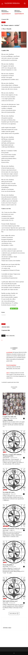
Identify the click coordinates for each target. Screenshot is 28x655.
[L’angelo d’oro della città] (14, 404)
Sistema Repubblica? (8, 565)
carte (3, 22)
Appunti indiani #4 (19, 13)
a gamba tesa (6, 526)
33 (23, 494)
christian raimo (6, 327)
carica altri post (13, 613)
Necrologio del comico (9, 492)
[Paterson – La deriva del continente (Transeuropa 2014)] (14, 441)
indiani (4, 562)
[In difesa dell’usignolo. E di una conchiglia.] (14, 516)
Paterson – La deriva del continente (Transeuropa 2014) (12, 455)
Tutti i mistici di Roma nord (10, 601)
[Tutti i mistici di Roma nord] (14, 588)
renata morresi (6, 457)
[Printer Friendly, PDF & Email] (14, 309)
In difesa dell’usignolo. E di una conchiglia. (14, 528)
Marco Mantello (10, 335)
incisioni (5, 489)
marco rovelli (5, 530)
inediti (4, 414)
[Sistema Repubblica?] (14, 552)
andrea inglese (6, 418)
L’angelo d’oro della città (9, 417)
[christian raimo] (6, 622)
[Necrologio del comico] (14, 479)
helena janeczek (6, 494)
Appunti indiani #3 (6, 13)
